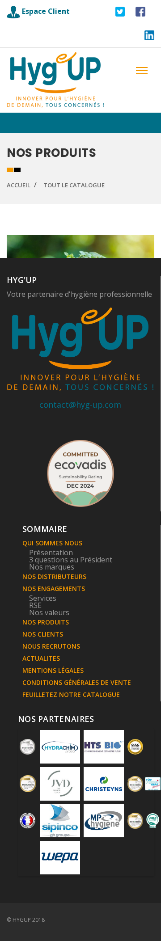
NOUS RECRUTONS (51, 646)
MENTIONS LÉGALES (53, 670)
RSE (35, 605)
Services (42, 598)
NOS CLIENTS (42, 634)
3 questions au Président (70, 560)
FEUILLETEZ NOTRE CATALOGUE (71, 694)
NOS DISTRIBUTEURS (54, 576)
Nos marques (51, 567)
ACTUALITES (41, 658)
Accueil (18, 185)
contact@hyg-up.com (80, 404)
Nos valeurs (49, 612)
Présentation (51, 552)
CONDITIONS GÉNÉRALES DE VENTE (76, 682)
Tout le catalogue (74, 185)
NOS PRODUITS (45, 622)
